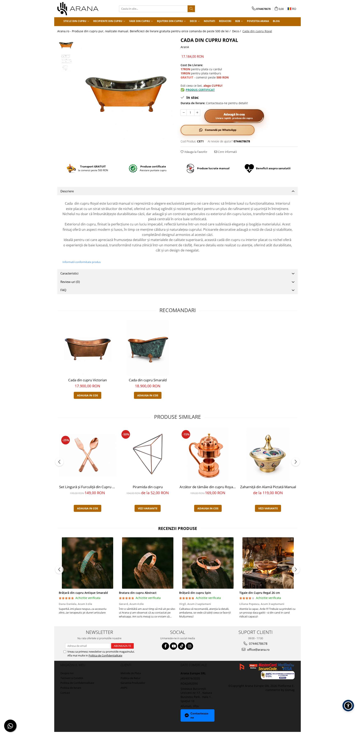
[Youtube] (173, 646)
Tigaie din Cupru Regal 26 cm (259, 593)
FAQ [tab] (63, 290)
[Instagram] (189, 646)
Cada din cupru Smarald (148, 380)
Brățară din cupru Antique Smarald (83, 593)
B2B (238, 21)
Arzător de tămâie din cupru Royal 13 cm (208, 487)
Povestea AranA (258, 21)
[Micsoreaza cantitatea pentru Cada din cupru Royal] (184, 112)
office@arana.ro (258, 649)
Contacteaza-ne (199, 715)
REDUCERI (225, 21)
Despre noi (67, 673)
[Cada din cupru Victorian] (87, 348)
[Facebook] (165, 646)
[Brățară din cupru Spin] (208, 563)
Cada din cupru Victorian (87, 380)
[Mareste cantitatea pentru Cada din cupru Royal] (197, 112)
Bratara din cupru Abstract (138, 593)
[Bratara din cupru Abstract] (148, 563)
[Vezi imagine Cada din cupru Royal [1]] (66, 62)
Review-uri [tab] (70, 282)
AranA (185, 47)
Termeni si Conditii (71, 678)
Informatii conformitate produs (81, 262)
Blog (276, 21)
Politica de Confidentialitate (105, 655)
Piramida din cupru (148, 487)
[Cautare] (191, 8)
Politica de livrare (70, 688)
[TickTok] (181, 646)
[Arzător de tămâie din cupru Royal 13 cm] (208, 454)
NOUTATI (209, 21)
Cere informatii (227, 152)
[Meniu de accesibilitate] (348, 705)
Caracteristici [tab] (69, 273)
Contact (65, 692)
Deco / (237, 31)
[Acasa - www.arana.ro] (77, 8)
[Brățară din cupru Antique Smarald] (87, 563)
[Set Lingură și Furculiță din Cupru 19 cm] (87, 454)
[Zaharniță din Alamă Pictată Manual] (268, 454)
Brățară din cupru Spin (195, 593)
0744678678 (257, 643)
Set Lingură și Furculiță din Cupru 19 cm (88, 487)
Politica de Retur (131, 678)
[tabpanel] (125, 94)
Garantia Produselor (133, 683)
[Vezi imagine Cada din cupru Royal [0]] (66, 45)
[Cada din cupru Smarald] (147, 348)
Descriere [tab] (67, 191)
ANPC (124, 688)
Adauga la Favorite (195, 152)
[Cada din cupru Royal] (125, 94)
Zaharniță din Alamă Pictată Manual (268, 487)
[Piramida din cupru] (147, 454)
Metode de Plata (131, 673)
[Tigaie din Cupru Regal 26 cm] (268, 563)
